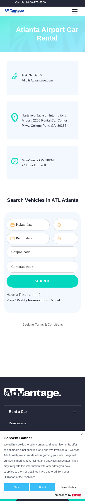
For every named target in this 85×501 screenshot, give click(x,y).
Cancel (54, 300)
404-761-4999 (32, 75)
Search (43, 281)
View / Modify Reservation (27, 300)
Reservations (17, 423)
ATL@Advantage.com (37, 80)
